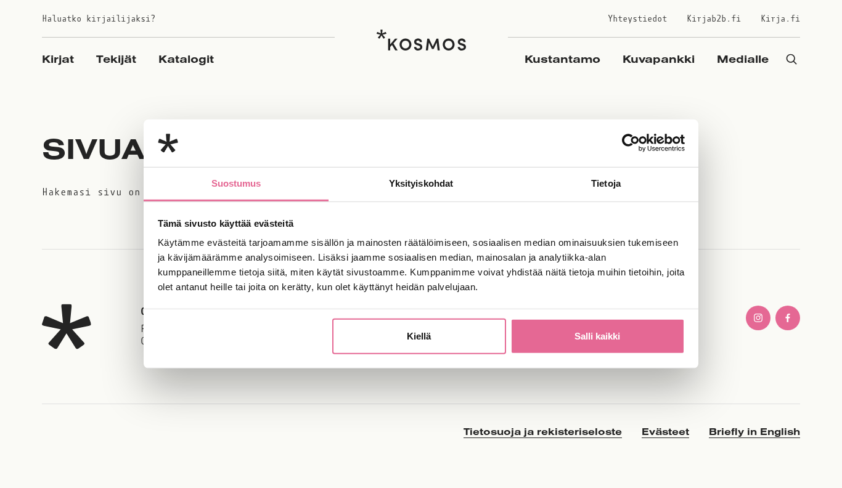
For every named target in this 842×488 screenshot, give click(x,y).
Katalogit (186, 59)
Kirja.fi (780, 19)
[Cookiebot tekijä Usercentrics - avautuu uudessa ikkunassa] (631, 143)
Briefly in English (754, 431)
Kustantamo (562, 59)
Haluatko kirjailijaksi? (98, 19)
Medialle (743, 59)
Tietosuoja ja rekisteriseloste (543, 431)
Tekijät (116, 59)
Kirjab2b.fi (714, 19)
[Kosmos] (421, 40)
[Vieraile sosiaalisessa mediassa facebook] (787, 318)
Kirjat (58, 59)
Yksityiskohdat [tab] (421, 183)
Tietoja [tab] (606, 183)
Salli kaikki (597, 336)
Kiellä (419, 336)
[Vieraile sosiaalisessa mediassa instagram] (758, 318)
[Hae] (791, 58)
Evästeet (665, 431)
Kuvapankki (659, 59)
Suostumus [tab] (236, 183)
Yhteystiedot (637, 19)
